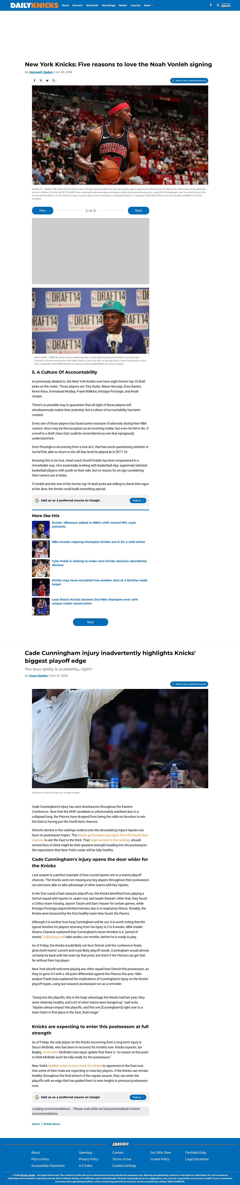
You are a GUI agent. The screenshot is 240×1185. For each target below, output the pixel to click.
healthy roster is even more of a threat (75, 1066)
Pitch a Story (40, 1159)
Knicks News (52, 1124)
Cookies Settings (124, 1166)
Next (138, 210)
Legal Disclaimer (197, 1159)
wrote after (50, 1052)
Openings (85, 1152)
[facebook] (211, 5)
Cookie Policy (159, 1159)
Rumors (77, 5)
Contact (118, 1152)
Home (36, 1124)
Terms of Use (121, 1159)
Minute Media (27, 1175)
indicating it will (54, 937)
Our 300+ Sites (160, 1152)
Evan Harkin (38, 675)
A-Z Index (85, 1166)
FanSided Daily (195, 1152)
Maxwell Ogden (41, 72)
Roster (123, 5)
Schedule (92, 5)
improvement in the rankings (110, 840)
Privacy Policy (88, 1159)
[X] (218, 5)
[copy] (53, 80)
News (65, 5)
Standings (108, 5)
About (35, 1152)
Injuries (136, 5)
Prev (42, 210)
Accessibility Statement (48, 1166)
